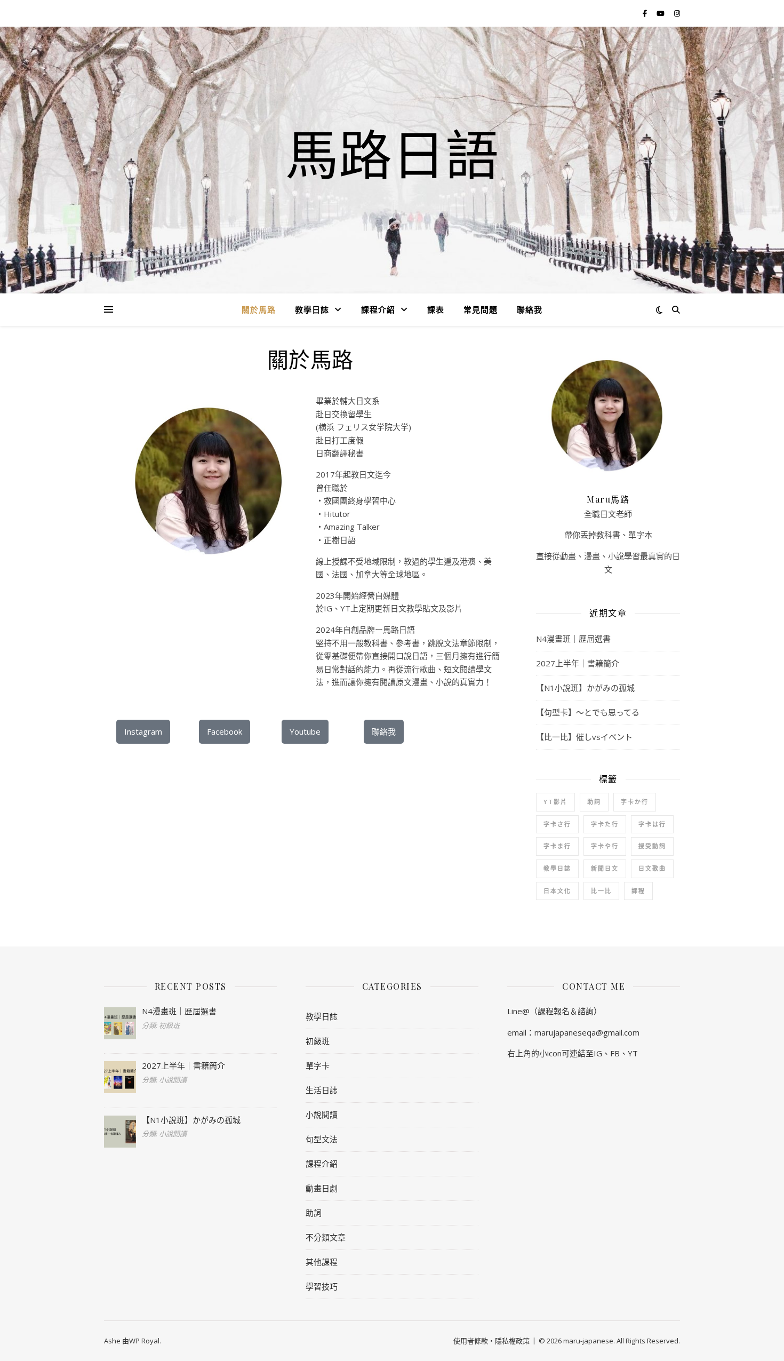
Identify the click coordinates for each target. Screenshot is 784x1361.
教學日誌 (312, 309)
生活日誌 (322, 1090)
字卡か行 (635, 802)
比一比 (601, 891)
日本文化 (557, 891)
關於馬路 (259, 309)
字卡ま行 (557, 846)
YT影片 (555, 802)
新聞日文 (605, 868)
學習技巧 (322, 1286)
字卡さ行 (557, 824)
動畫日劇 (322, 1188)
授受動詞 (652, 846)
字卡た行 (605, 824)
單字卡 (318, 1065)
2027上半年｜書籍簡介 (577, 663)
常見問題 (480, 309)
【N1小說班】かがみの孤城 (585, 687)
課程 (638, 891)
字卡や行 (605, 846)
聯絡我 (529, 309)
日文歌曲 (652, 868)
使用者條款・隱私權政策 (491, 1341)
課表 (435, 309)
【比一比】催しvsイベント (584, 736)
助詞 (594, 802)
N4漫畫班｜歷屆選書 (573, 638)
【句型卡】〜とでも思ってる (587, 712)
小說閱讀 (322, 1114)
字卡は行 (652, 824)
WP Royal (144, 1341)
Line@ (518, 1011)
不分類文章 (326, 1237)
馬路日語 (392, 153)
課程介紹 (378, 309)
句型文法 (322, 1139)
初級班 (318, 1041)
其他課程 (322, 1261)
